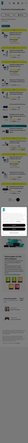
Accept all (14, 225)
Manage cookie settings (14, 232)
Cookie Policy (18, 221)
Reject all (14, 229)
